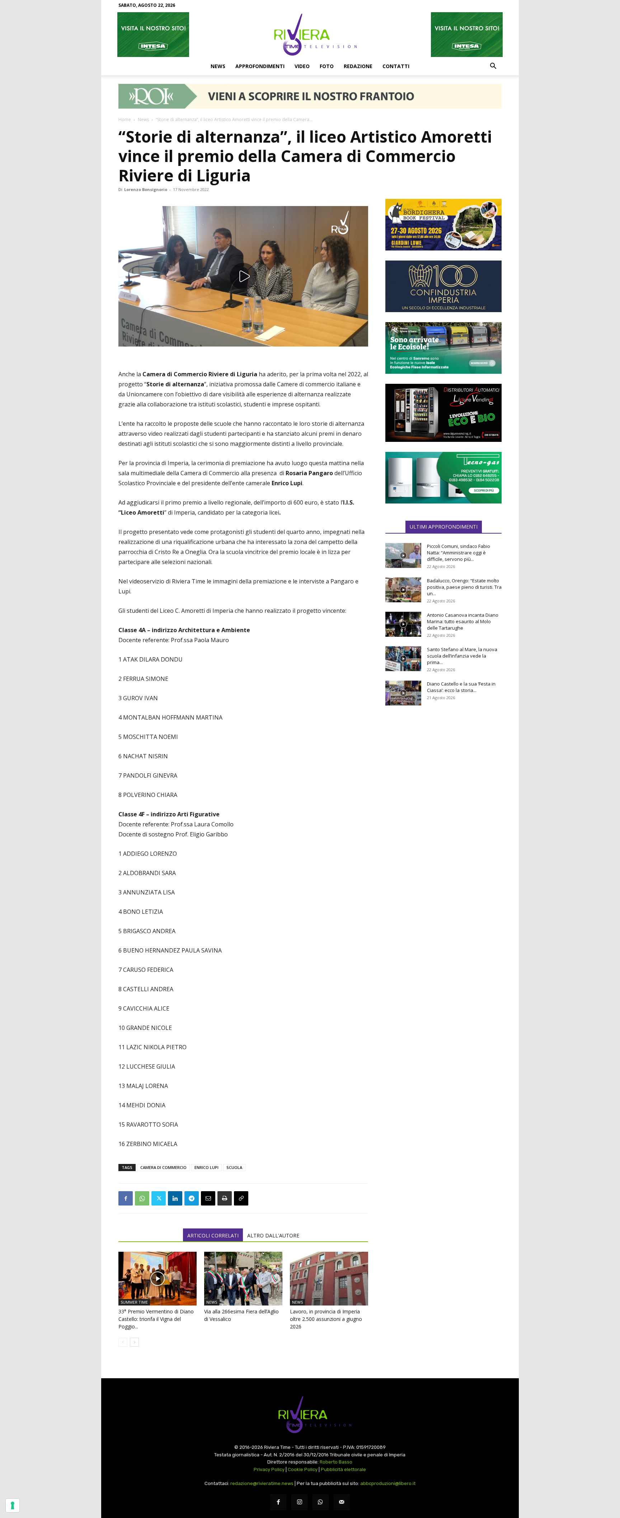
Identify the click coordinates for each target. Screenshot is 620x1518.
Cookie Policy (303, 1469)
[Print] (224, 1198)
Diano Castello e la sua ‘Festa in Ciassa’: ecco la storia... (461, 687)
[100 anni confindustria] (443, 286)
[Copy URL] (241, 1198)
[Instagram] (299, 1502)
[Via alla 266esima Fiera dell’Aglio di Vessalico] (243, 1278)
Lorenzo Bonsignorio (145, 189)
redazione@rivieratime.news (261, 1483)
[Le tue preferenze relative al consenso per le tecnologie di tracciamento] (12, 1505)
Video (302, 66)
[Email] (208, 1198)
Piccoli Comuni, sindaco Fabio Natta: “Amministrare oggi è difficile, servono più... (458, 552)
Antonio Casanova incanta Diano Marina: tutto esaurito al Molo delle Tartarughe (462, 621)
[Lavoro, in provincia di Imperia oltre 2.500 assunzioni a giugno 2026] (329, 1278)
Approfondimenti (260, 66)
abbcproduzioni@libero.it (387, 1483)
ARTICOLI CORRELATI (213, 1235)
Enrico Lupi (206, 1167)
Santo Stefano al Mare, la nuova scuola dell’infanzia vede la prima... (462, 655)
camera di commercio (163, 1167)
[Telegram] (191, 1198)
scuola (234, 1167)
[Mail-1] (342, 1502)
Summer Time (134, 1302)
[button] (493, 67)
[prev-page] (122, 1342)
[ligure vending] (443, 413)
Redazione (358, 66)
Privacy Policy (269, 1469)
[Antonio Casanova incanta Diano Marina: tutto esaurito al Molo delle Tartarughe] (403, 624)
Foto (327, 66)
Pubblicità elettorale (343, 1469)
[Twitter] (158, 1198)
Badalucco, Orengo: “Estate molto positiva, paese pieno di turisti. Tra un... (464, 587)
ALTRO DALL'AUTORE (273, 1235)
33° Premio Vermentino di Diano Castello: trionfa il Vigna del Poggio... (156, 1319)
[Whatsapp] (321, 1502)
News (218, 66)
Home (124, 119)
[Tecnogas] (443, 477)
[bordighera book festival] (443, 224)
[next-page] (134, 1342)
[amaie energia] (443, 348)
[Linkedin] (175, 1198)
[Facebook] (125, 1198)
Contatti (395, 66)
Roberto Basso (336, 1462)
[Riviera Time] (310, 34)
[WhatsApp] (142, 1198)
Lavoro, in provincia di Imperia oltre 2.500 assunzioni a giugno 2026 (326, 1319)
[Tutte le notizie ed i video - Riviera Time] (310, 1414)
